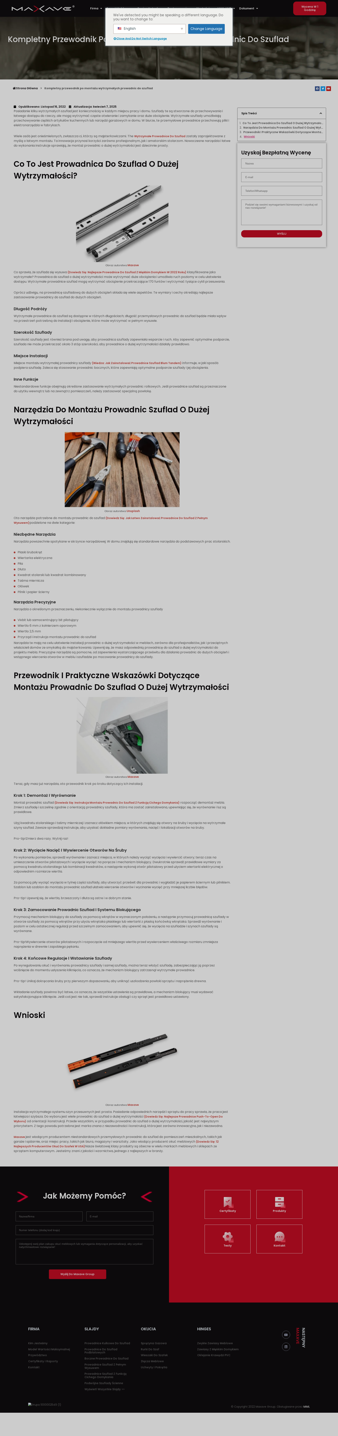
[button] (309, 8)
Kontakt (279, 1246)
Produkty (279, 1211)
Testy (228, 1246)
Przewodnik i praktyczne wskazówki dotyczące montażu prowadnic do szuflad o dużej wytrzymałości (283, 132)
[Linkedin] (286, 1347)
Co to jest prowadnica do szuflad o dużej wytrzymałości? (283, 123)
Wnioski (249, 136)
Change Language (206, 28)
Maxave (133, 265)
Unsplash (133, 511)
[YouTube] (286, 1335)
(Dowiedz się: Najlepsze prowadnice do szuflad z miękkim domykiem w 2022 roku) (127, 272)
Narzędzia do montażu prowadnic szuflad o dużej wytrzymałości (283, 127)
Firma (94, 8)
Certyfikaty (227, 1211)
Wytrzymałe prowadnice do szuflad (159, 136)
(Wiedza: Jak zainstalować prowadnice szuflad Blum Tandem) (137, 363)
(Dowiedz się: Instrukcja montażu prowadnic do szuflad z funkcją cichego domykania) (117, 803)
